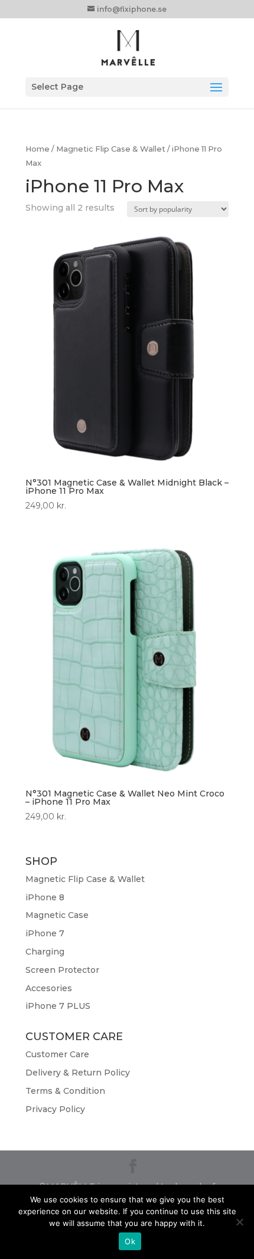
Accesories (48, 988)
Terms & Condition (65, 1091)
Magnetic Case (57, 915)
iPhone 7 (44, 933)
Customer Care (57, 1054)
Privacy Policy (55, 1109)
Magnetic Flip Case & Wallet (110, 149)
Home (37, 149)
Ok (130, 1241)
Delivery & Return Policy (77, 1072)
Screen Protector (62, 970)
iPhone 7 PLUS (57, 1006)
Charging (44, 951)
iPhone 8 (44, 897)
